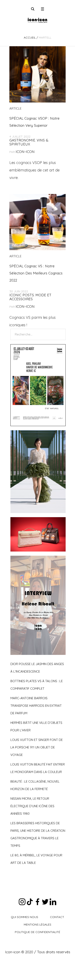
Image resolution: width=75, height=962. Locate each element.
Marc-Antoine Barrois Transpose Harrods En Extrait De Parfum (36, 705)
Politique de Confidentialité (37, 932)
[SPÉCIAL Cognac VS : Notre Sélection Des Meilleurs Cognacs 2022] (37, 222)
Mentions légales (37, 924)
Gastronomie (22, 140)
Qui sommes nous (24, 917)
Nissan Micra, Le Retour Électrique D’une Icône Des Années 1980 (32, 806)
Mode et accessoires (30, 297)
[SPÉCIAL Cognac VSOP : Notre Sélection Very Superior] (37, 74)
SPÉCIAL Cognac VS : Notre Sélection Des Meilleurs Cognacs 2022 (35, 273)
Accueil (30, 37)
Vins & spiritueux (28, 142)
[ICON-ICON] (37, 20)
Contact (57, 917)
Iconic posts (21, 295)
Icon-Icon (25, 151)
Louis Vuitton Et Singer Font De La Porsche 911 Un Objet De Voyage (36, 747)
